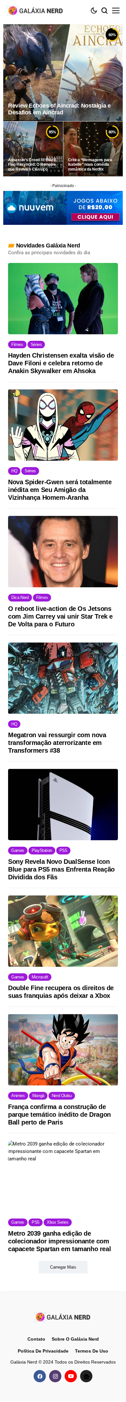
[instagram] (55, 1376)
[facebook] (40, 1376)
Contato (36, 1339)
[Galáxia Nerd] (35, 10)
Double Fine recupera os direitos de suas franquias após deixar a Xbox (61, 991)
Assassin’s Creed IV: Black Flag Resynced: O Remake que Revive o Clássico (32, 165)
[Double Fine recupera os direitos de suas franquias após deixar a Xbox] (63, 931)
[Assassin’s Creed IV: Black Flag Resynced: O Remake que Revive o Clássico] (33, 148)
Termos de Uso (91, 1351)
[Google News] (86, 1376)
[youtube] (71, 1376)
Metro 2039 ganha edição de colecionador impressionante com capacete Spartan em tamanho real (59, 1241)
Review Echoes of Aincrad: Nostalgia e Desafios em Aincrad (59, 109)
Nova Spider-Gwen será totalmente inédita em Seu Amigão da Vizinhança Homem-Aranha (59, 489)
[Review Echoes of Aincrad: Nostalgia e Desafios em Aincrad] (63, 72)
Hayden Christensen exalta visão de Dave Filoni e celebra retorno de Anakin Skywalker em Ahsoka (61, 363)
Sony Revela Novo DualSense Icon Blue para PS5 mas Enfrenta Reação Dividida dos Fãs (61, 869)
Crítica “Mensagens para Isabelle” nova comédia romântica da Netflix (90, 165)
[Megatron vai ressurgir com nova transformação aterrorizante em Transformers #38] (63, 678)
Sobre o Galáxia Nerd (75, 1339)
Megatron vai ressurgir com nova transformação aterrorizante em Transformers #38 (57, 742)
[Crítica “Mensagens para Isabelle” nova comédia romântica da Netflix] (93, 148)
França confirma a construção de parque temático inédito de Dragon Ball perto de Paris (59, 1114)
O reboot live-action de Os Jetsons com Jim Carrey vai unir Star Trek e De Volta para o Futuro (60, 616)
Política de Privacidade (43, 1351)
